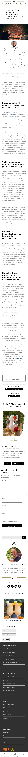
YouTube (20, 463)
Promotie (5, 711)
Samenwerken (7, 714)
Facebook (6, 732)
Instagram (7, 463)
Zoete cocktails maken (9, 687)
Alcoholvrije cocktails (9, 677)
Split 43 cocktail (14, 621)
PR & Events (6, 708)
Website (4, 513)
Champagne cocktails (9, 683)
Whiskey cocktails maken (10, 662)
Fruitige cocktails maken (9, 690)
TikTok (14, 463)
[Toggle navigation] (2, 3)
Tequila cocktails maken (9, 655)
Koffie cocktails (7, 680)
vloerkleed (12, 114)
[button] (26, 4)
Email (4, 506)
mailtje (21, 572)
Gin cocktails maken (8, 649)
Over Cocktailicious (8, 704)
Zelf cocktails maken (17, 358)
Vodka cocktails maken (9, 659)
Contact (5, 718)
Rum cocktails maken (9, 652)
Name (4, 498)
